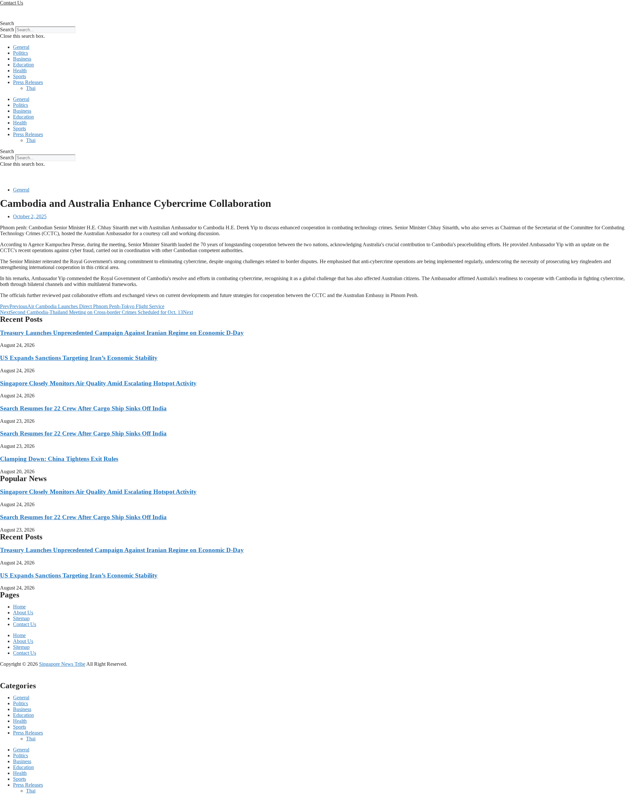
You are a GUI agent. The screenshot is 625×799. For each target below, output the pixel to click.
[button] (312, 23)
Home (19, 606)
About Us (23, 612)
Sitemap (21, 618)
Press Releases (28, 82)
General (21, 47)
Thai (30, 88)
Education (23, 64)
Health (20, 70)
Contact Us (24, 624)
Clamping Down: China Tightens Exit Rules (59, 458)
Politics (20, 53)
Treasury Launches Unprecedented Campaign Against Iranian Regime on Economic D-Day (122, 332)
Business (22, 59)
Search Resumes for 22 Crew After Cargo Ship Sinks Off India (83, 408)
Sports (19, 76)
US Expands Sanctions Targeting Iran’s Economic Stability (79, 357)
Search (7, 29)
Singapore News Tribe (62, 664)
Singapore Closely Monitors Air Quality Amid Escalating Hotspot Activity (98, 383)
